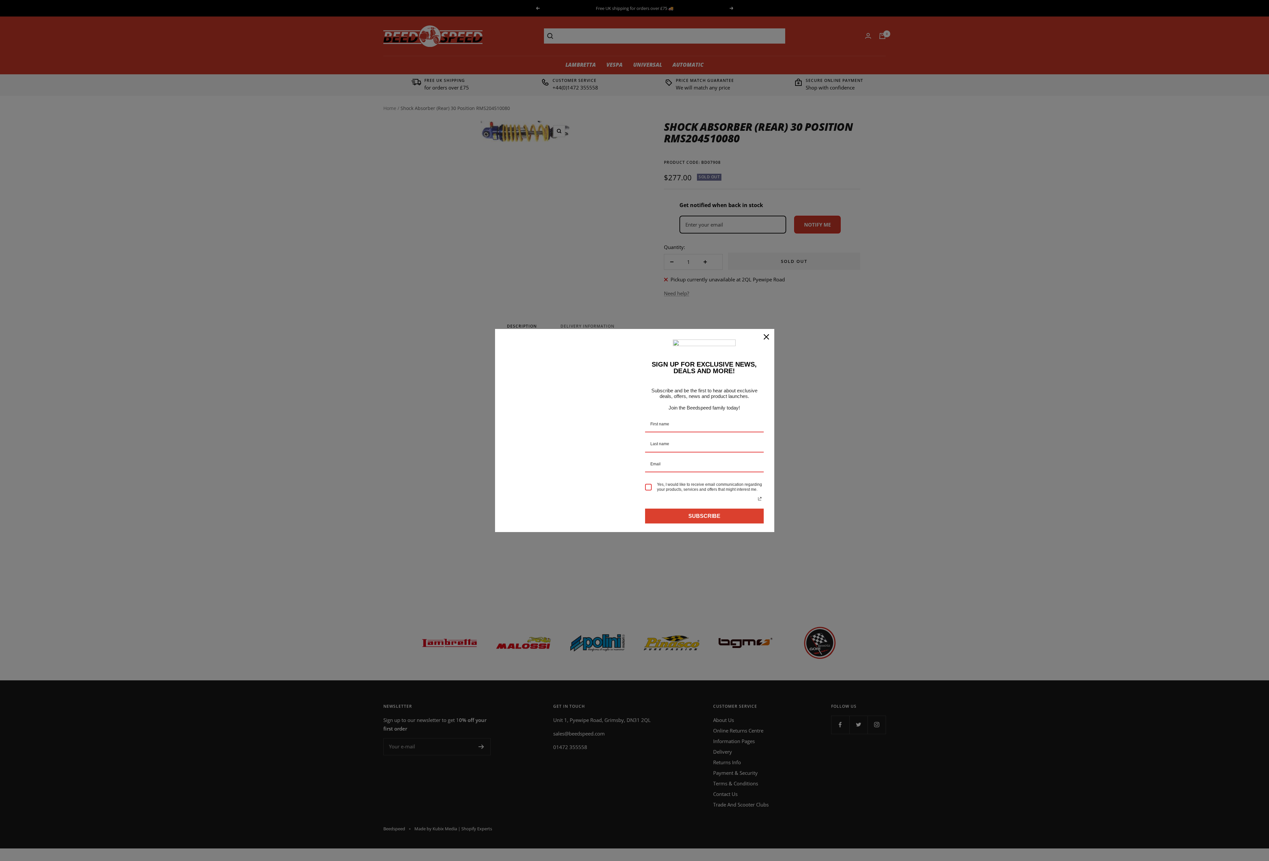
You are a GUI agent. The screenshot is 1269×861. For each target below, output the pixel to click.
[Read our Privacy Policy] (760, 499)
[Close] (766, 337)
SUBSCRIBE (704, 516)
